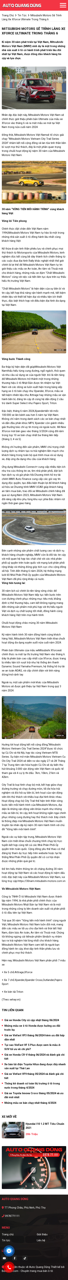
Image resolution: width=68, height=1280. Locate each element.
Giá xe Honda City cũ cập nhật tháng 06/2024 (31, 1020)
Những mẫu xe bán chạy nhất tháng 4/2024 (30, 1102)
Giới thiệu (42, 1234)
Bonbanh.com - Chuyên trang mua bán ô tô (27, 1271)
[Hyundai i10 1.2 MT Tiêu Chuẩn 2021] (13, 1130)
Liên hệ (41, 1240)
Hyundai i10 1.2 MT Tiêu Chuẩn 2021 (45, 1125)
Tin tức (6, 1240)
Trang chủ (8, 1234)
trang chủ (8, 15)
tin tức (22, 15)
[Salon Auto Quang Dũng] (22, 5)
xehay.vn (15, 999)
